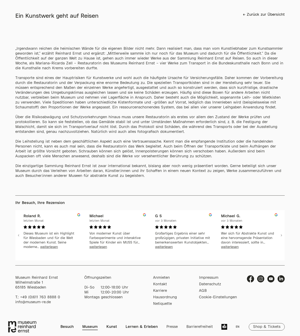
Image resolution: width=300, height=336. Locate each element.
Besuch (67, 326)
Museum (90, 326)
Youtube (270, 278)
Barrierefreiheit (199, 326)
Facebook (250, 278)
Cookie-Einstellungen (218, 297)
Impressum (208, 277)
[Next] (281, 235)
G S (158, 216)
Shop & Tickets (266, 326)
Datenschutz (210, 284)
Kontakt (160, 284)
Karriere (160, 290)
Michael (96, 216)
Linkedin (281, 278)
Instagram (260, 278)
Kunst (111, 326)
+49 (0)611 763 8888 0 (40, 297)
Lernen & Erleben (142, 326)
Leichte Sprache (224, 327)
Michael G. (230, 216)
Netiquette (162, 303)
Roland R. (32, 216)
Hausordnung (165, 297)
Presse (172, 326)
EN (237, 327)
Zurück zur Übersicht (266, 14)
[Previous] (18, 235)
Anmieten (161, 277)
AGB (203, 290)
